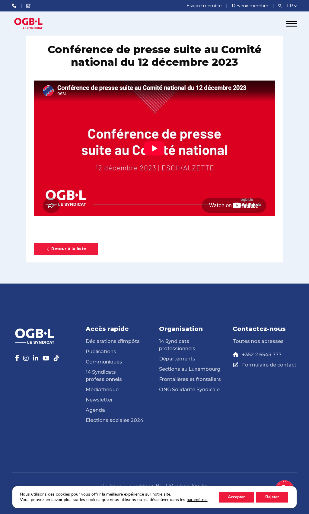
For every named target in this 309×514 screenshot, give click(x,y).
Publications (101, 351)
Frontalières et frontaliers (190, 379)
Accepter (236, 497)
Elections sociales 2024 (114, 420)
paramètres (197, 500)
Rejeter (272, 497)
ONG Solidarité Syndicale (189, 389)
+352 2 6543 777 (262, 354)
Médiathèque (102, 389)
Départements (177, 359)
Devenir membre (250, 5)
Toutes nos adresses (258, 341)
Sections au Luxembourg (189, 369)
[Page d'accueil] (34, 23)
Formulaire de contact (269, 365)
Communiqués (104, 362)
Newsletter (99, 400)
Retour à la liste (68, 248)
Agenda (95, 410)
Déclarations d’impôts (113, 341)
